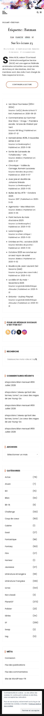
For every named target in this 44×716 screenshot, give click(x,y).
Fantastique (10, 539)
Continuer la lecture (22, 84)
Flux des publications (15, 664)
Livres (7, 587)
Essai (7, 532)
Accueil (5, 22)
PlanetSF (19, 37)
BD (6, 491)
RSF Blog (19, 130)
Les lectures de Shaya (22, 4)
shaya (16, 52)
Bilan (7, 498)
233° (18, 199)
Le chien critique (23, 234)
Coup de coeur (12, 518)
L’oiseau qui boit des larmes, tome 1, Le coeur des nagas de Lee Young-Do (22, 395)
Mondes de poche (24, 172)
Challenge (10, 511)
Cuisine (8, 525)
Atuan (8, 484)
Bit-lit (7, 504)
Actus (8, 477)
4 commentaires (28, 52)
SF (33, 37)
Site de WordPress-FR (15, 678)
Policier (8, 608)
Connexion (10, 658)
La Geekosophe (23, 144)
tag (6, 636)
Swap (7, 629)
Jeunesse (9, 567)
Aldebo (19, 158)
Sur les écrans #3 (22, 43)
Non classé (10, 594)
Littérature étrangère (15, 574)
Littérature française (15, 581)
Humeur (9, 560)
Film (12, 37)
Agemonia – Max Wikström (22, 206)
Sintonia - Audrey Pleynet (21, 296)
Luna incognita (16, 231)
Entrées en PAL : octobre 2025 (23, 241)
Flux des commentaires (16, 671)
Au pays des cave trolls (26, 272)
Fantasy (9, 546)
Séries (27, 37)
